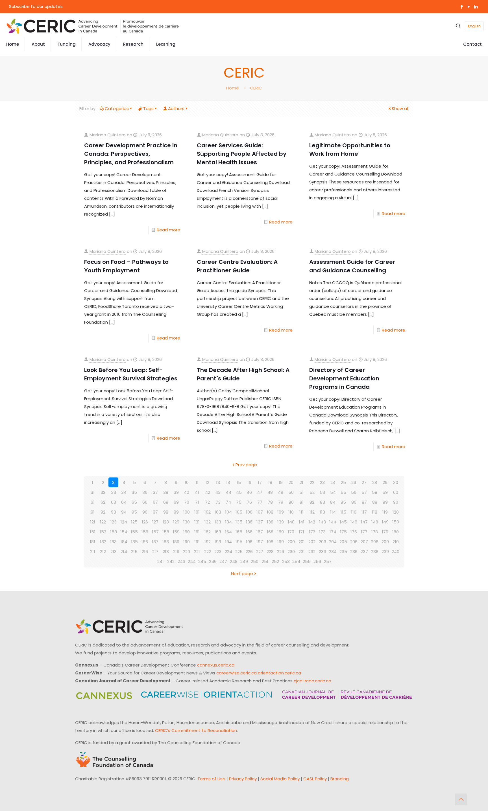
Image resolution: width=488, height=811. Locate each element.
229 (280, 551)
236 (354, 551)
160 (186, 532)
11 (197, 482)
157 (155, 532)
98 (165, 512)
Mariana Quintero (108, 135)
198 (270, 542)
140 (291, 522)
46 (249, 492)
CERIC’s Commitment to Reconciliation (196, 730)
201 (302, 542)
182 (103, 542)
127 (155, 522)
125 (134, 522)
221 (197, 551)
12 (207, 482)
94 (124, 512)
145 (343, 522)
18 (270, 482)
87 (364, 502)
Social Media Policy (280, 779)
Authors (176, 108)
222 (207, 551)
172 (312, 532)
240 (395, 551)
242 (171, 561)
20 (291, 482)
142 (312, 522)
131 (197, 522)
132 (207, 522)
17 (260, 482)
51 (301, 492)
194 (228, 542)
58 (374, 492)
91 (93, 512)
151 (92, 532)
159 (176, 532)
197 (259, 542)
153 (113, 532)
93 (113, 512)
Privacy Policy (243, 779)
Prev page (246, 465)
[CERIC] (93, 26)
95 (134, 512)
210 (396, 542)
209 (385, 542)
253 (286, 561)
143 (322, 522)
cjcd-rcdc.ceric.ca (312, 681)
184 (124, 542)
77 (259, 502)
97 (155, 512)
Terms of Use (211, 779)
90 (395, 502)
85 (343, 502)
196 (249, 542)
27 (364, 482)
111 (301, 512)
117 (364, 512)
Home (232, 88)
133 (218, 522)
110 (291, 512)
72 (207, 502)
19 (281, 482)
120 (396, 512)
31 (93, 492)
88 (374, 502)
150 (395, 522)
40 (186, 492)
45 (239, 492)
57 (364, 492)
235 (343, 551)
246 (213, 561)
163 (218, 532)
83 (322, 502)
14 (228, 482)
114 (333, 512)
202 (311, 542)
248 (234, 561)
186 (144, 542)
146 (353, 522)
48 (270, 492)
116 (353, 512)
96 (144, 512)
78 (270, 502)
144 (332, 522)
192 (207, 542)
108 (270, 512)
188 (165, 542)
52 (312, 492)
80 (291, 502)
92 (103, 512)
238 (374, 551)
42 (207, 492)
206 (354, 542)
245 (202, 561)
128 (166, 522)
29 (385, 482)
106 (249, 512)
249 (244, 561)
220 (186, 551)
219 (176, 551)
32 (103, 492)
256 (317, 561)
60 (395, 492)
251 (265, 561)
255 (307, 561)
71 (197, 502)
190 (186, 542)
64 (124, 502)
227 (259, 551)
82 (312, 502)
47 (259, 492)
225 (239, 551)
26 (353, 482)
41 (197, 492)
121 (92, 522)
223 (217, 551)
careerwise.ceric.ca (236, 673)
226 (249, 551)
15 (239, 482)
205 (343, 542)
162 (207, 532)
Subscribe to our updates (36, 6)
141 (301, 522)
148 (374, 522)
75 (238, 502)
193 (218, 542)
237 (364, 551)
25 (343, 482)
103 (218, 512)
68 (165, 502)
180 (395, 532)
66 (144, 502)
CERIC (256, 88)
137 (259, 522)
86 (353, 502)
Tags (148, 108)
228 (270, 551)
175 (343, 532)
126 (145, 522)
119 (385, 512)
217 (155, 551)
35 (134, 492)
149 (385, 522)
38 (165, 492)
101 (197, 512)
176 (353, 532)
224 (228, 551)
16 (249, 482)
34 (124, 492)
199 (280, 542)
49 (280, 492)
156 (144, 532)
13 (218, 482)
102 (207, 512)
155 (134, 532)
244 (192, 561)
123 (113, 522)
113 (322, 512)
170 (291, 532)
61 (93, 502)
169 (280, 532)
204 (333, 542)
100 (186, 512)
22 (312, 482)
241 (160, 561)
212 (103, 551)
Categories (117, 108)
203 (322, 542)
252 (275, 561)
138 (270, 522)
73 (218, 502)
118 (374, 512)
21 (301, 482)
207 (364, 542)
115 (343, 512)
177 (364, 532)
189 (176, 542)
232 (311, 551)
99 (176, 512)
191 (197, 542)
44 (228, 492)
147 (364, 522)
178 (374, 532)
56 (353, 492)
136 (249, 522)
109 (280, 512)
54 (333, 492)
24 (333, 482)
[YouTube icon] (469, 7)
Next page (242, 574)
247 (223, 561)
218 (166, 551)
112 (312, 512)
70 (186, 502)
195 (239, 542)
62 (103, 502)
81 (302, 502)
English (474, 26)
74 (228, 502)
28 (374, 482)
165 (239, 532)
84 (333, 502)
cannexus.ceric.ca (215, 665)
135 (239, 522)
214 (124, 551)
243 (181, 561)
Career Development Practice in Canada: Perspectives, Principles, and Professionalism (130, 153)
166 (249, 532)
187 (155, 542)
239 (385, 551)
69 (176, 502)
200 (291, 542)
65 (134, 502)
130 (186, 522)
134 (228, 522)
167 (259, 532)
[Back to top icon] (461, 799)
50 (291, 492)
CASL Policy (315, 779)
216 (145, 551)
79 (280, 502)
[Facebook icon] (461, 7)
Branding (339, 779)
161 (197, 532)
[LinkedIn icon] (476, 7)
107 (259, 512)
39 (176, 492)
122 (103, 522)
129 (176, 522)
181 (92, 542)
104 (228, 512)
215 (134, 551)
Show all (400, 108)
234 (333, 551)
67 (155, 502)
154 (123, 532)
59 (385, 492)
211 (92, 551)
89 (385, 502)
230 (291, 551)
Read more (168, 230)
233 (322, 551)
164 (228, 532)
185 (134, 542)
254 (296, 561)
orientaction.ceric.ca (279, 673)
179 (385, 532)
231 (302, 551)
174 (333, 532)
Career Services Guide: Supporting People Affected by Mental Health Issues (241, 153)
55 (343, 492)
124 (124, 522)
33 (113, 492)
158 (165, 532)
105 (239, 512)
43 (218, 492)
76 (249, 502)
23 (322, 482)
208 (374, 542)
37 (155, 492)
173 (322, 532)
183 (113, 542)
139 (280, 522)
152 (103, 532)
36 (144, 492)
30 (395, 482)
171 (301, 532)
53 (322, 492)
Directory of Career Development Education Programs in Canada (344, 378)
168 (270, 532)
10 (187, 482)
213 (113, 551)
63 (113, 502)
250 (254, 561)
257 (328, 561)
